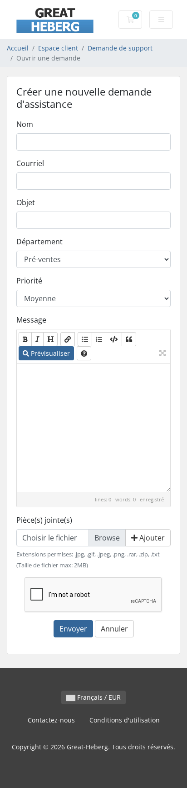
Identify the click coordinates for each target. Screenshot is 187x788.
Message (31, 320)
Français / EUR (98, 697)
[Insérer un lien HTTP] (67, 339)
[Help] (84, 353)
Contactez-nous (51, 720)
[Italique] (37, 339)
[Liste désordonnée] (85, 339)
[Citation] (129, 339)
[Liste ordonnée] (99, 339)
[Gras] (25, 339)
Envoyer (73, 629)
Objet (25, 202)
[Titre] (50, 339)
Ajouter (151, 538)
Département (39, 242)
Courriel (30, 163)
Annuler (114, 629)
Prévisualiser (49, 353)
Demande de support (120, 48)
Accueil (18, 48)
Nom (24, 124)
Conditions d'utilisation (124, 720)
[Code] (114, 339)
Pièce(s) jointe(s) (44, 520)
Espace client (58, 48)
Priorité (29, 281)
